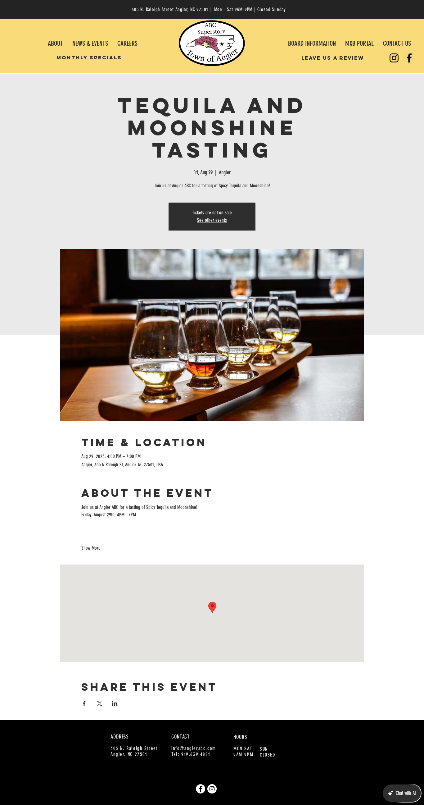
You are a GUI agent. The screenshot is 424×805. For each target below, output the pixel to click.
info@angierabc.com (193, 748)
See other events (212, 220)
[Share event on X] (99, 703)
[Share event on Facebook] (84, 703)
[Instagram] (394, 58)
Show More (91, 548)
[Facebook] (409, 58)
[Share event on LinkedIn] (115, 703)
